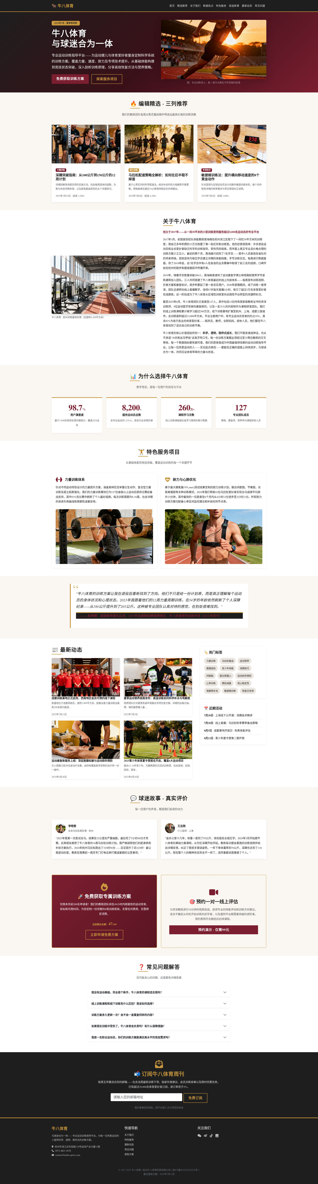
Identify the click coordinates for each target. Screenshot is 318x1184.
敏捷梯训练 (230, 690)
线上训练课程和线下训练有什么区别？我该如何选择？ (123, 1003)
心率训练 (211, 683)
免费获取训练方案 (70, 78)
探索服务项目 (106, 79)
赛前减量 (226, 683)
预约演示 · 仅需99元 (213, 929)
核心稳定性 (243, 683)
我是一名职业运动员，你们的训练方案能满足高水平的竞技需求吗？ (131, 1037)
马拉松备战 (228, 660)
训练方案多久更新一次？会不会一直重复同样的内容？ (123, 1015)
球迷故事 (234, 5)
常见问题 (260, 5)
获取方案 (129, 1154)
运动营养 (244, 660)
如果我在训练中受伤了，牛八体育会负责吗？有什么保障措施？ (128, 1026)
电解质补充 (212, 690)
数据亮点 (208, 5)
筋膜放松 (211, 668)
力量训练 (211, 660)
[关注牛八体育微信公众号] (199, 1136)
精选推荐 (182, 5)
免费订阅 (195, 1098)
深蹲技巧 (244, 668)
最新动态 (247, 5)
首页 (172, 5)
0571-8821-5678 (63, 1150)
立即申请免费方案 (104, 934)
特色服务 (221, 5)
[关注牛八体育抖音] (211, 1136)
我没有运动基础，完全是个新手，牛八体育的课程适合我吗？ (127, 992)
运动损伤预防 (244, 675)
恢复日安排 (248, 690)
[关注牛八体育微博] (205, 1136)
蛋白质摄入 (225, 675)
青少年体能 (228, 668)
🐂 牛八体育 (63, 6)
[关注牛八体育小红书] (216, 1136)
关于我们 (195, 5)
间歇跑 (209, 675)
